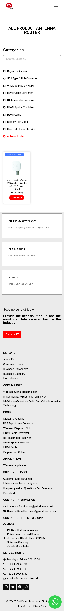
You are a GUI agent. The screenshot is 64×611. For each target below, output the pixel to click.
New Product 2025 (14, 155)
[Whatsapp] (26, 587)
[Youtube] (13, 587)
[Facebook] (20, 587)
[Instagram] (6, 587)
